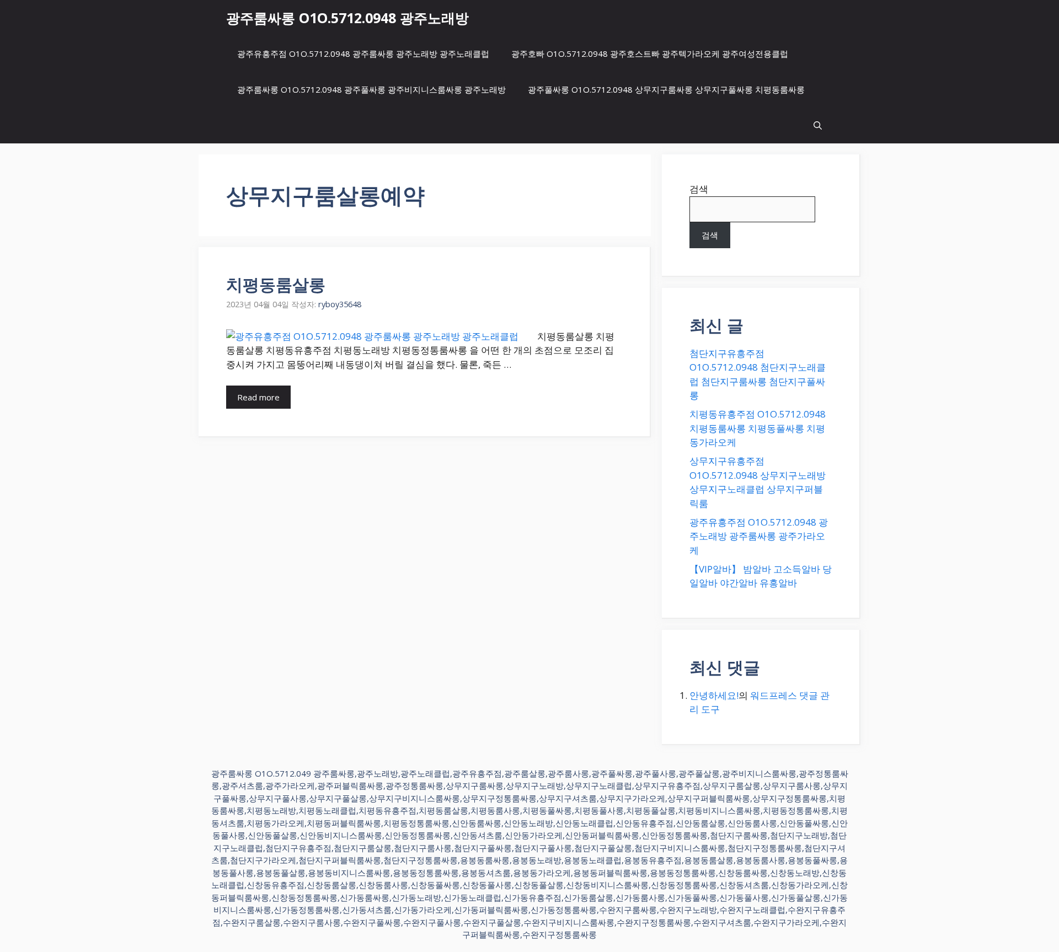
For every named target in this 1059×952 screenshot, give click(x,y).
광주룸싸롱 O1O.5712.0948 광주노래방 (347, 17)
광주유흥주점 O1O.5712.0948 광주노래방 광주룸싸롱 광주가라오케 (758, 536)
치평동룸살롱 (275, 284)
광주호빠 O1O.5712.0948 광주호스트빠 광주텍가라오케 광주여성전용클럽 (649, 53)
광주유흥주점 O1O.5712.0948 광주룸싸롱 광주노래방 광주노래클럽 (363, 53)
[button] (818, 125)
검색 (698, 189)
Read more (258, 397)
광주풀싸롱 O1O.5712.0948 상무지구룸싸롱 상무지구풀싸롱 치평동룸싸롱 (666, 89)
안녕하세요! (714, 695)
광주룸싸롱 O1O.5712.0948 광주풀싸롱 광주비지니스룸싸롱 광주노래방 (371, 89)
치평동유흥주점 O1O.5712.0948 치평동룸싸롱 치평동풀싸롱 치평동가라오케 (757, 428)
